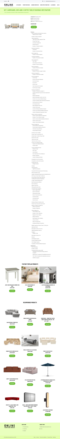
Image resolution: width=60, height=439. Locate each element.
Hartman (25, 428)
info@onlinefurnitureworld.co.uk (50, 1)
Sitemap (54, 437)
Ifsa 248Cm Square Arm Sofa (30, 380)
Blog (34, 437)
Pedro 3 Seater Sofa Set (47, 351)
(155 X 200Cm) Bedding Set (30, 285)
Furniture (37, 16)
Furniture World (26, 4)
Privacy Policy (49, 437)
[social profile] (8, 1)
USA (44, 1)
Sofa (40, 16)
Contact (37, 437)
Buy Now (12, 290)
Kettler (25, 430)
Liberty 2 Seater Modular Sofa (12, 378)
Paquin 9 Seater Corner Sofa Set (12, 351)
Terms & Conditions (43, 437)
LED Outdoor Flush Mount (48, 410)
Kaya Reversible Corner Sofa (12, 322)
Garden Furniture (35, 4)
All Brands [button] (53, 4)
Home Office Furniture (44, 4)
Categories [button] (18, 4)
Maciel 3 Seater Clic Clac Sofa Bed (30, 349)
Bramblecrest (26, 426)
